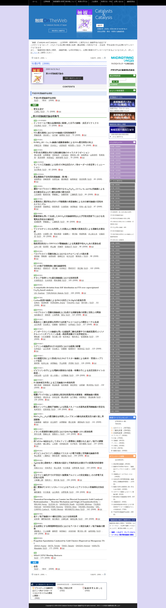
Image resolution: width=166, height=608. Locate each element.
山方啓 (46, 375)
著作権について (70, 1)
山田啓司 (93, 155)
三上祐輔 (46, 531)
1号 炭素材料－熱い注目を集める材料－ (121, 212)
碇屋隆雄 (84, 337)
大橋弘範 (64, 519)
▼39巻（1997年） (115, 281)
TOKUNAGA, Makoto (54, 293)
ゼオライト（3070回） (122, 428)
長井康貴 (64, 385)
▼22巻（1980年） (115, 339)
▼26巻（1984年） (115, 325)
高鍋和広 (46, 207)
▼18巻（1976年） (115, 353)
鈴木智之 (66, 337)
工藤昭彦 (73, 194)
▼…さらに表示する (116, 137)
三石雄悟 (37, 194)
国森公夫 (46, 434)
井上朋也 (37, 234)
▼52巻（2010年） (115, 205)
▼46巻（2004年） (115, 257)
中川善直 (66, 468)
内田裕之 (83, 397)
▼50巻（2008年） (115, 243)
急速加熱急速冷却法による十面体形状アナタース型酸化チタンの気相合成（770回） (123, 507)
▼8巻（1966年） (115, 387)
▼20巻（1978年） (115, 346)
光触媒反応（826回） (120, 502)
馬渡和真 (83, 234)
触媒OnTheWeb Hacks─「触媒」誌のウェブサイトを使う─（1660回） (124, 469)
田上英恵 (57, 468)
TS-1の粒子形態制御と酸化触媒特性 (50, 266)
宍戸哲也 (73, 444)
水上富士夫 (92, 234)
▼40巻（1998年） (115, 277)
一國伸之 (46, 456)
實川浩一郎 (82, 531)
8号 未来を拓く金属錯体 (117, 240)
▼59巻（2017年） (116, 177)
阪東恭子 (63, 324)
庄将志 (37, 303)
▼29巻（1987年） (115, 315)
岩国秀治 (84, 155)
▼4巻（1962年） (115, 401)
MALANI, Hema (40, 504)
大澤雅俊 (64, 375)
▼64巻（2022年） (116, 160)
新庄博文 (73, 385)
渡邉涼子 (46, 268)
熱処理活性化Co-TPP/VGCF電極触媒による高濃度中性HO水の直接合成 (67, 243)
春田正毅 (73, 519)
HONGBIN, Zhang (57, 303)
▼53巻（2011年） (115, 202)
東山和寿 (64, 397)
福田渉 (46, 422)
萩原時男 (45, 303)
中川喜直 (46, 492)
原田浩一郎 (74, 155)
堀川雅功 (55, 519)
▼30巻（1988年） (115, 311)
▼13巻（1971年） (115, 370)
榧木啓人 (75, 337)
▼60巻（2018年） (116, 174)
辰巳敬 (80, 268)
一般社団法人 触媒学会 (58, 30)
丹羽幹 (71, 363)
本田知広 (50, 158)
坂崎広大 (61, 256)
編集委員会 (131, 1)
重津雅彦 (64, 179)
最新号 (100, 25)
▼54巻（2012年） (115, 198)
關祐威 (37, 337)
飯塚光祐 (46, 194)
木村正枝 (55, 397)
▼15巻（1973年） (115, 363)
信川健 (55, 135)
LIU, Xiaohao (39, 293)
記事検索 (47, 1)
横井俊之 (37, 268)
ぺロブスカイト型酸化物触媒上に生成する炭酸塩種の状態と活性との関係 (67, 312)
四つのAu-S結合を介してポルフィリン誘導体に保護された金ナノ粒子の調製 (68, 441)
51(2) (36, 100)
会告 (36, 566)
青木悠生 (90, 385)
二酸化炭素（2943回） (122, 430)
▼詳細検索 (113, 84)
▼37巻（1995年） (115, 287)
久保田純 (64, 207)
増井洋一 (48, 480)
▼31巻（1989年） (115, 308)
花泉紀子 (68, 247)
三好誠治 (64, 155)
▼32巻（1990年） (115, 305)
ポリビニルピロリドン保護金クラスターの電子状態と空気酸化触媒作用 (66, 453)
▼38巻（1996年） (115, 284)
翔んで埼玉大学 (66, 588)
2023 (123, 134)
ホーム (35, 1)
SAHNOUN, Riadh (67, 504)
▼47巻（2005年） (115, 253)
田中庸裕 (83, 444)
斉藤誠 (46, 145)
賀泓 (63, 315)
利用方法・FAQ (106, 1)
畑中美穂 (37, 385)
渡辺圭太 (46, 397)
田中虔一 (85, 303)
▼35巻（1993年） (115, 294)
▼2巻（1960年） (115, 408)
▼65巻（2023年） (116, 157)
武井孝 (37, 519)
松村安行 (37, 409)
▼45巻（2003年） (115, 260)
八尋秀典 (55, 315)
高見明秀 (41, 158)
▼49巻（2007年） (115, 246)
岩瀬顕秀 (37, 222)
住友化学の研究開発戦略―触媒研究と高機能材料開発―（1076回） (123, 481)
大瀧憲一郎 (47, 234)
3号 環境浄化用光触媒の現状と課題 (120, 218)
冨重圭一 (55, 434)
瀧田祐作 (81, 422)
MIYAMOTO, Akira (72, 509)
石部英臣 (46, 409)
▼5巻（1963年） (115, 397)
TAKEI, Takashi (68, 546)
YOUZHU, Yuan (73, 303)
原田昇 (47, 315)
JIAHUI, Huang (40, 546)
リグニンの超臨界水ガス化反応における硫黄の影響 (57, 346)
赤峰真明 (46, 179)
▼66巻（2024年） (116, 153)
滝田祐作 (55, 155)
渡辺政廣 (92, 397)
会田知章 (52, 256)
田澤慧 (46, 247)
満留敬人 (37, 531)
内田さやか (38, 468)
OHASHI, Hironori (83, 546)
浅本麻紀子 (38, 315)
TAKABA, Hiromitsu (86, 507)
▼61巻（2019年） (116, 170)
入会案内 (95, 1)
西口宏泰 (37, 155)
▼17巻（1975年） (115, 356)
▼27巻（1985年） (115, 322)
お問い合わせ (118, 1)
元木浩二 (54, 145)
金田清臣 (92, 531)
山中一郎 (37, 247)
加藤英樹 (64, 194)
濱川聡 (74, 234)
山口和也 (55, 492)
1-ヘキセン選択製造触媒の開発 (123, 535)
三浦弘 (37, 112)
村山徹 (53, 247)
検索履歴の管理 (58, 1)
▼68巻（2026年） (116, 146)
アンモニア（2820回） (120, 435)
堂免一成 (83, 207)
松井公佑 (45, 363)
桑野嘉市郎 (45, 519)
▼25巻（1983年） (115, 329)
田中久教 (37, 434)
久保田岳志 (38, 280)
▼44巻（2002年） (115, 263)
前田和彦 (55, 207)
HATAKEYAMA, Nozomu (53, 507)
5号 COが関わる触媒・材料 (118, 227)
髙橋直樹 (46, 385)
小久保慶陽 (45, 337)
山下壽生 (73, 397)
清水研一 (46, 135)
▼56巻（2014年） (115, 191)
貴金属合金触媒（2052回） (122, 464)
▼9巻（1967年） (115, 384)
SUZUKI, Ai (53, 504)
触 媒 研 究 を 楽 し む (93, 588)
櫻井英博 (55, 456)
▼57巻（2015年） (115, 188)
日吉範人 (46, 324)
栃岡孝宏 (73, 179)
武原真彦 (63, 145)
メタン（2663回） (119, 443)
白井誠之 (72, 324)
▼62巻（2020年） (116, 167)
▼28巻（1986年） (115, 318)
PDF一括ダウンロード (73, 78)
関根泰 (44, 256)
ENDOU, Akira (70, 507)
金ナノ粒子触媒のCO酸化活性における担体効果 (55, 516)
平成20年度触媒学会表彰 (45, 98)
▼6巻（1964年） (115, 394)
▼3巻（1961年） (115, 404)
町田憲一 (72, 145)
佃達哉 (64, 456)
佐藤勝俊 (37, 422)
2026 (113, 134)
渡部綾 (37, 256)
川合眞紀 (37, 126)
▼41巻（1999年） (115, 274)
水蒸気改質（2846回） (122, 433)
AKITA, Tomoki (54, 546)
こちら (35, 53)
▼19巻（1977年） (115, 349)
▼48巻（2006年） (115, 250)
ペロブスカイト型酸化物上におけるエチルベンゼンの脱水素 (61, 254)
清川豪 (55, 268)
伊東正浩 (37, 145)
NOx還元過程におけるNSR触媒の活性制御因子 (55, 133)
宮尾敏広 (37, 397)
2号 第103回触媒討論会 (116, 215)
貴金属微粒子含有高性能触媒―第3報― (51, 177)
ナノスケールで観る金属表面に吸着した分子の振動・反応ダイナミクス (66, 123)
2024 (120, 134)
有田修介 (63, 531)
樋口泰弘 (46, 444)
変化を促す (39, 109)
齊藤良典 (37, 135)
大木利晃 (48, 280)
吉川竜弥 (37, 170)
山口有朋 (37, 324)
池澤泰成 (73, 207)
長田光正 (81, 349)
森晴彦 (55, 531)
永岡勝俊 (46, 155)
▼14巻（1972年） (115, 366)
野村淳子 (72, 268)
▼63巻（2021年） (116, 164)
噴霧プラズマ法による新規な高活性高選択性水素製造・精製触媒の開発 (66, 395)
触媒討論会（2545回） (120, 450)
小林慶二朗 (38, 480)
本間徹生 (54, 363)
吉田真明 (37, 207)
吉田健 (82, 385)
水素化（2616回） (119, 445)
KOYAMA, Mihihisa (84, 504)
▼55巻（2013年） (115, 195)
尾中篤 (56, 480)
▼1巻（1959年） (115, 411)
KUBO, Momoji (57, 509)
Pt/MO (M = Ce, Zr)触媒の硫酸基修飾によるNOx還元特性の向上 (63, 142)
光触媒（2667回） (119, 440)
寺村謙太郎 (63, 444)
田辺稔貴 (55, 385)
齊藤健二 (55, 194)
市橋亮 (60, 247)
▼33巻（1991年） (115, 301)
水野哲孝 (75, 468)
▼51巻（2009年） (115, 208)
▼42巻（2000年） (115, 270)
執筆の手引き (83, 1)
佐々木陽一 (54, 375)
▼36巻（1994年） (115, 291)
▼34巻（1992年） (115, 298)
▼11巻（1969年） (115, 377)
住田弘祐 (55, 179)
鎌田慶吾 (37, 492)
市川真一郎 (56, 337)
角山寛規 (37, 456)
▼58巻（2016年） (115, 184)
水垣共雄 (72, 531)
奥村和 (37, 363)
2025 (116, 134)
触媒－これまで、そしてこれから (123, 532)
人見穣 (55, 444)
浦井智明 (59, 158)
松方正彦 (70, 256)
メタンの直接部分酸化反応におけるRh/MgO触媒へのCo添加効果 (63, 432)
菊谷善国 (57, 234)
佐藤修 (55, 324)
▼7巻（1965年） (115, 390)
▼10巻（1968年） (115, 380)
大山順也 (37, 444)
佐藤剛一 (66, 234)
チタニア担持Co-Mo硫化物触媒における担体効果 (56, 278)
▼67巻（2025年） (116, 150)
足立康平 (54, 422)
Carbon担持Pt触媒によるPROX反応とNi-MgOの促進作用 (60, 300)
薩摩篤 (62, 135)
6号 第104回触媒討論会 (116, 231)
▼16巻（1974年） (115, 359)
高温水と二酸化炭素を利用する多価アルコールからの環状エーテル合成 (66, 322)
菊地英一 (79, 256)
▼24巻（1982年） (115, 332)
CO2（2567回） (118, 448)
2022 (127, 134)
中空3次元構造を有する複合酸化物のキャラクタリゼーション (62, 152)
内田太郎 (37, 375)
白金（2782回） (118, 438)
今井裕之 (63, 268)
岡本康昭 (57, 280)
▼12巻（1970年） (115, 373)
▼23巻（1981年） (115, 335)
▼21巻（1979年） (115, 342)
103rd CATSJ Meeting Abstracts (48, 555)
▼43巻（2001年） (115, 267)
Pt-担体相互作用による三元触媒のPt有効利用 (54, 382)
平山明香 (63, 363)
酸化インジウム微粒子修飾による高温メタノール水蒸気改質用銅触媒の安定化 (69, 407)
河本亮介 (48, 468)
